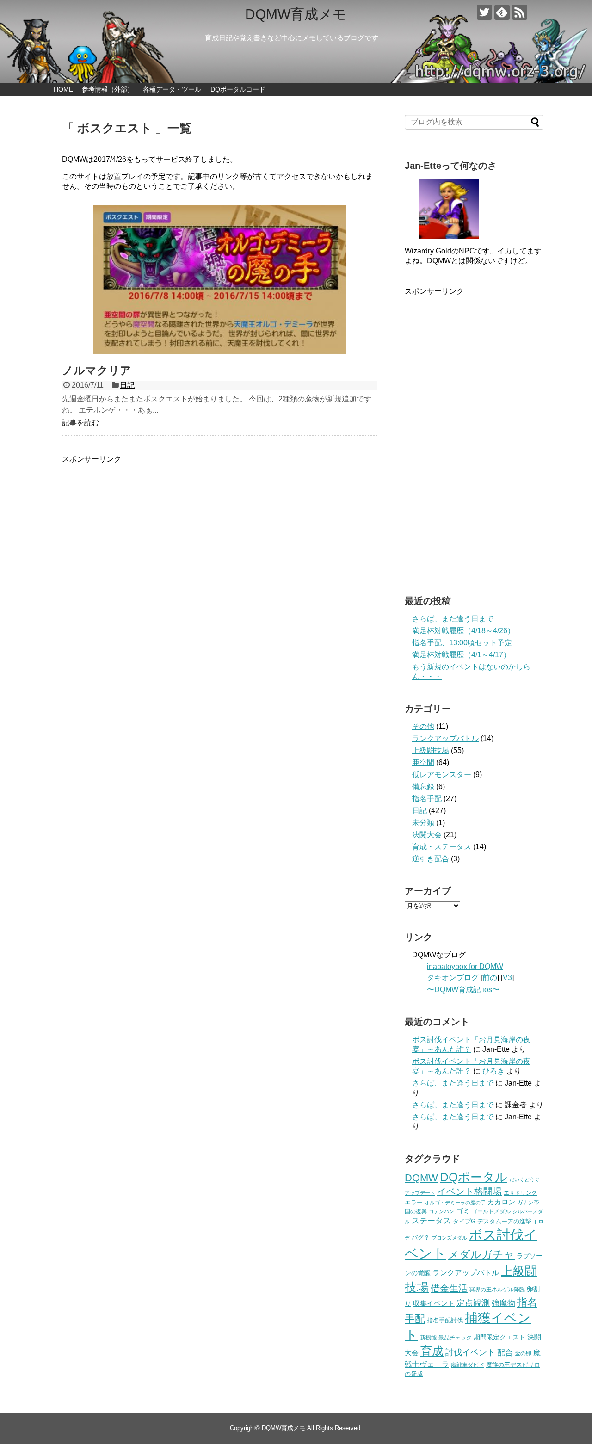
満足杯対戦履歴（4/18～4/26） (463, 631)
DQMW (421, 1178)
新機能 (428, 1337)
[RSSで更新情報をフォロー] (519, 12)
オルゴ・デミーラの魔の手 (455, 1202)
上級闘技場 (430, 750)
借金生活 (449, 1288)
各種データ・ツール (172, 89)
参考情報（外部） (108, 89)
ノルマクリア (96, 370)
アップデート (420, 1193)
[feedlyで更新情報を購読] (502, 12)
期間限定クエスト (499, 1337)
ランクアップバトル (445, 738)
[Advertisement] (219, 529)
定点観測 (473, 1303)
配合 (505, 1352)
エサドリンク (520, 1193)
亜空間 (423, 762)
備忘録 (423, 786)
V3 (507, 977)
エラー (414, 1202)
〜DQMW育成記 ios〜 (463, 990)
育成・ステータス (441, 847)
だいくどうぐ (524, 1179)
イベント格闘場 (469, 1191)
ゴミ (463, 1211)
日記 (127, 385)
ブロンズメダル (449, 1237)
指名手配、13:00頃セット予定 (462, 643)
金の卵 (523, 1353)
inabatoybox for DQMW (465, 966)
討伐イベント (470, 1352)
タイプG (464, 1221)
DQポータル (473, 1177)
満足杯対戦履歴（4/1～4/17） (461, 655)
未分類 (423, 823)
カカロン (501, 1202)
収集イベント (434, 1303)
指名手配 (427, 798)
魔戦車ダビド (467, 1365)
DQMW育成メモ (296, 14)
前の (489, 977)
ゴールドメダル (491, 1211)
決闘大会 (427, 835)
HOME (63, 89)
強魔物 (503, 1303)
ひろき (493, 1071)
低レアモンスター (441, 774)
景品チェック (455, 1337)
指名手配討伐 (445, 1320)
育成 (432, 1351)
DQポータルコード (237, 89)
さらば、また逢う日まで (452, 619)
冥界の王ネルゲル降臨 (497, 1289)
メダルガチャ (481, 1254)
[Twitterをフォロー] (484, 12)
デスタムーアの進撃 (504, 1221)
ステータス (431, 1220)
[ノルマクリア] (219, 279)
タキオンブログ (453, 977)
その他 (423, 726)
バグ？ (421, 1237)
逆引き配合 (430, 859)
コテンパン (441, 1211)
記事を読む (80, 422)
